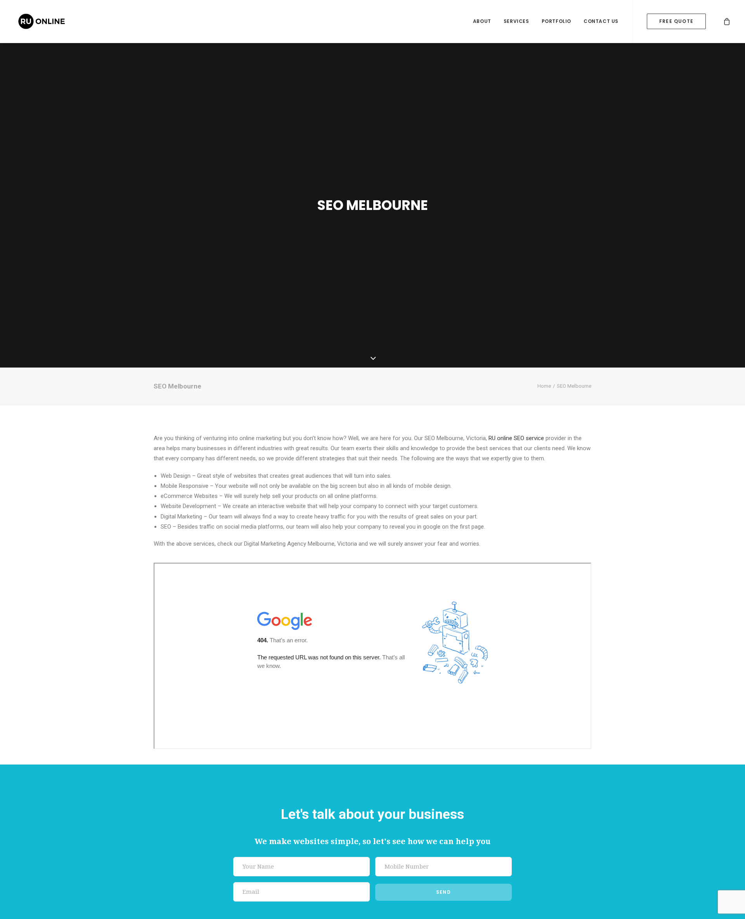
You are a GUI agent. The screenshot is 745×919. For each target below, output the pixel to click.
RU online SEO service (516, 438)
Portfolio (556, 21)
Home (544, 386)
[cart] (727, 21)
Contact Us (601, 21)
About (482, 21)
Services (516, 21)
